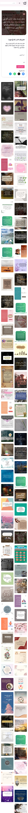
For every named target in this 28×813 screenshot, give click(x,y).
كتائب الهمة (24, 3)
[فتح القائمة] (19, 3)
